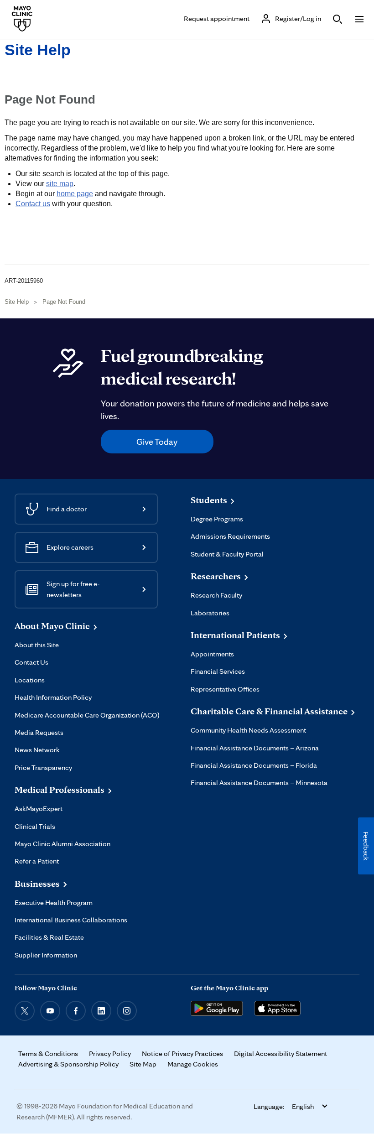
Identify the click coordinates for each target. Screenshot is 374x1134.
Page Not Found (63, 301)
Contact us (33, 204)
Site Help (38, 49)
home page (75, 194)
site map (59, 183)
